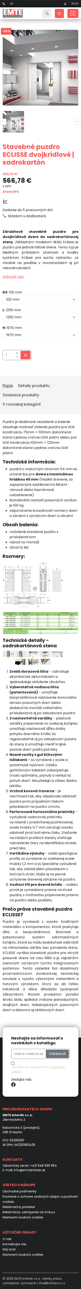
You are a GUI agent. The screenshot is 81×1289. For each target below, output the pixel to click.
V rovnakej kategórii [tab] (22, 404)
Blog (74, 3)
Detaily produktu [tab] (34, 385)
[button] (59, 13)
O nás (7, 1239)
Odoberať (57, 1053)
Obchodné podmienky (20, 1191)
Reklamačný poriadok (19, 1207)
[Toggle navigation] (72, 13)
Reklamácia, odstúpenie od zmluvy (29, 1212)
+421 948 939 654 (43, 1165)
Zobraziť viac (13, 276)
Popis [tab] (8, 385)
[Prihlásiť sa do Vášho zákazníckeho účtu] (65, 4)
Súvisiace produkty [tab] (21, 395)
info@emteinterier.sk (29, 1170)
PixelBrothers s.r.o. (52, 1283)
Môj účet (9, 1249)
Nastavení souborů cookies (23, 1217)
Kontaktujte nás (14, 1244)
